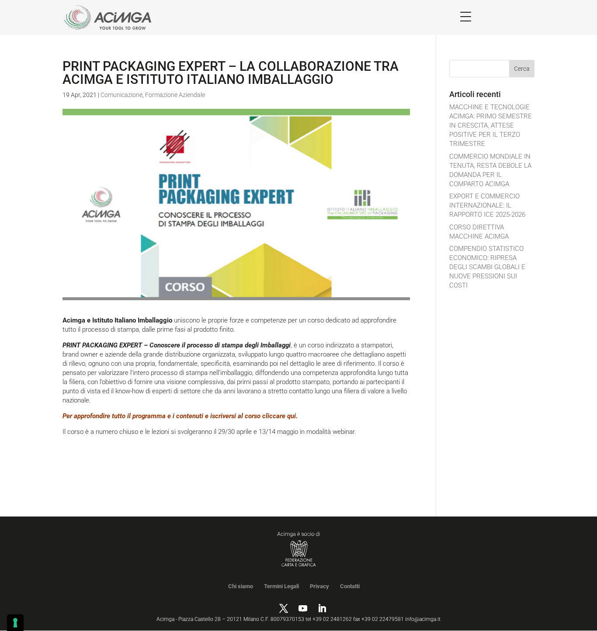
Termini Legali (281, 586)
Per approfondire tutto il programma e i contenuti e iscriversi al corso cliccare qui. (180, 416)
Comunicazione (121, 94)
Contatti (350, 586)
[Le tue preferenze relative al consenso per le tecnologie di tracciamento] (15, 622)
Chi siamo (240, 586)
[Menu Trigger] (466, 16)
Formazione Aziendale (175, 94)
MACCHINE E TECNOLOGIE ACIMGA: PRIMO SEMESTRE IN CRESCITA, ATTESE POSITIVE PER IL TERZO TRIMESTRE (490, 125)
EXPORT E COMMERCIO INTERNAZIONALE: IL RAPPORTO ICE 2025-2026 (487, 205)
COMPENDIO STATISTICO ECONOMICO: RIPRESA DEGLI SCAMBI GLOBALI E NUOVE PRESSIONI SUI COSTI (487, 267)
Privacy (319, 586)
